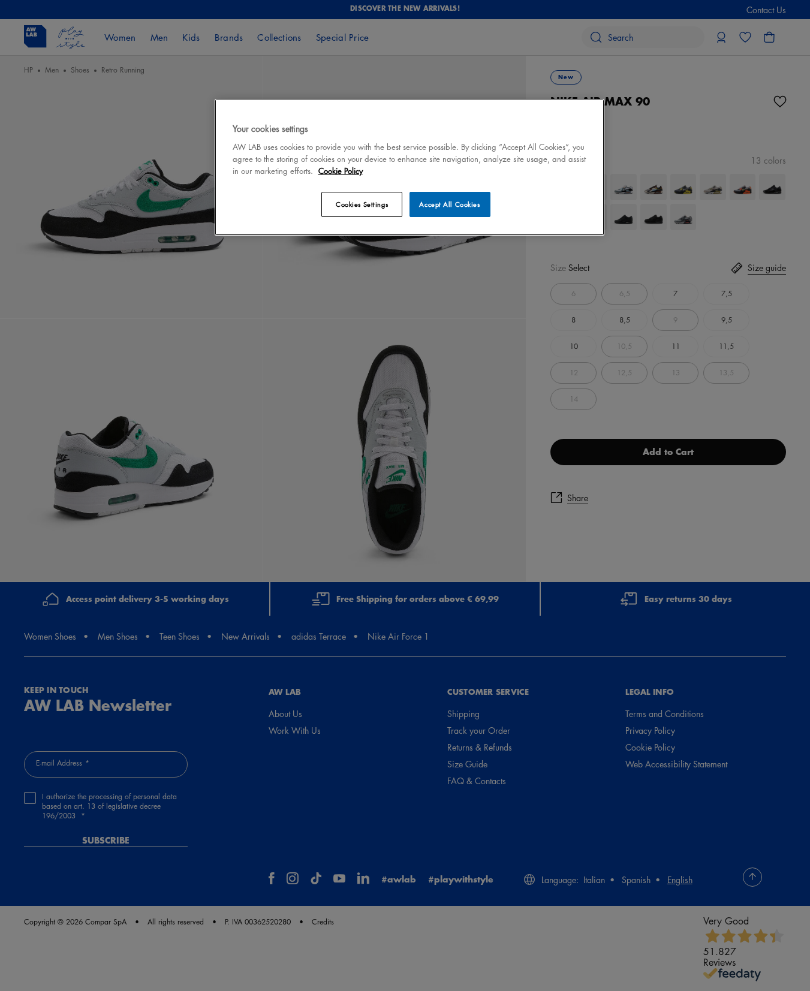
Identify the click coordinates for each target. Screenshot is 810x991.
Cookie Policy (340, 170)
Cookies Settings (362, 204)
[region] (409, 167)
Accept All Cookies (449, 204)
